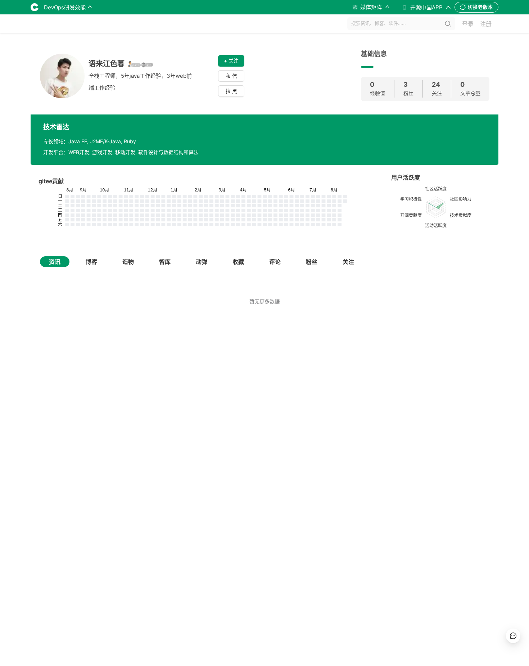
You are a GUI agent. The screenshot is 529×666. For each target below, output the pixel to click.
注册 (486, 23)
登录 (468, 23)
